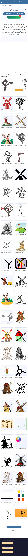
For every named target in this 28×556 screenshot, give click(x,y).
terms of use (16, 34)
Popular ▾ (21, 1)
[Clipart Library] (1, 2)
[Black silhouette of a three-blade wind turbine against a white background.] (7, 268)
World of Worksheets (7, 552)
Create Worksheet (19, 13)
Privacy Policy (8, 547)
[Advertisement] (14, 57)
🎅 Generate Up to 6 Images (14, 17)
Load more (14, 526)
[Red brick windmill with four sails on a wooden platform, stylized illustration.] (7, 104)
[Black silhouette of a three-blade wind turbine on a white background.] (21, 372)
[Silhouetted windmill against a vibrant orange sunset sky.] (21, 513)
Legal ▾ (25, 1)
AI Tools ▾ (16, 1)
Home (2, 5)
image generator (22, 31)
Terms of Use (8, 543)
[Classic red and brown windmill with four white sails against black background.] (21, 409)
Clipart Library (5, 540)
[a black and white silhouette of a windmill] (21, 175)
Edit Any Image (9, 13)
